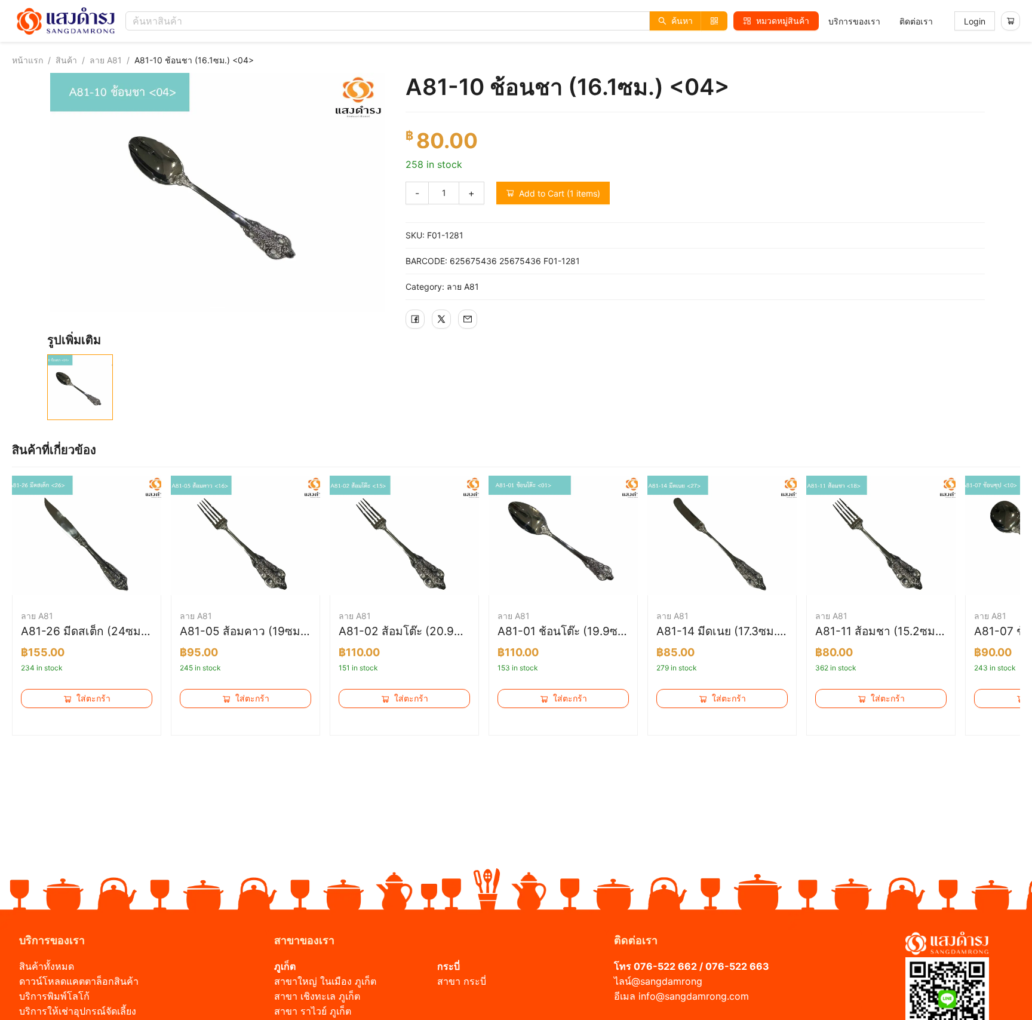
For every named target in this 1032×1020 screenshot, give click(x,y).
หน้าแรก (27, 60)
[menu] (880, 21)
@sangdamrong (666, 981)
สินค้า (66, 60)
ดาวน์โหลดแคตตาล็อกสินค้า (79, 981)
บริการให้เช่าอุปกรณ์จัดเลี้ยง (77, 1011)
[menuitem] (854, 21)
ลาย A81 (106, 60)
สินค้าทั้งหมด (46, 966)
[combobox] (429, 20)
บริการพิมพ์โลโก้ (54, 996)
